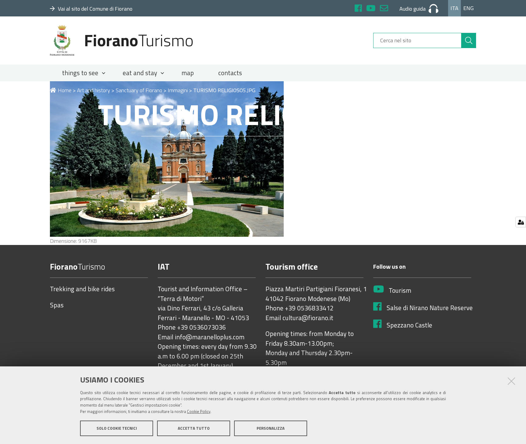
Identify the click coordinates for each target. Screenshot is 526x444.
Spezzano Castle (409, 325)
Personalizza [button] (271, 428)
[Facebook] (358, 9)
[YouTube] (371, 9)
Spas (57, 305)
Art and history (93, 90)
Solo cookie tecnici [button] (116, 428)
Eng (468, 8)
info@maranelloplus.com (209, 337)
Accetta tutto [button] (194, 428)
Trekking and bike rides (82, 289)
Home (65, 90)
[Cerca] (468, 40)
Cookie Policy (198, 411)
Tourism (400, 290)
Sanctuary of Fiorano (139, 90)
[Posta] (384, 9)
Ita (454, 8)
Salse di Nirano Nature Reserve (430, 308)
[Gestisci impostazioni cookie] (520, 222)
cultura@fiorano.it (307, 318)
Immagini (178, 90)
